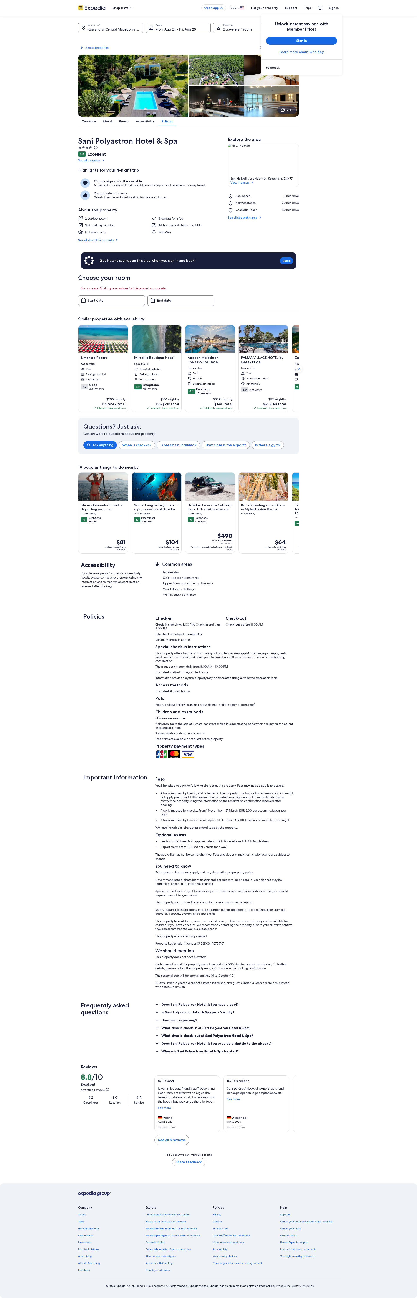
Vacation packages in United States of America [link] (173, 1235)
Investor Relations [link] (88, 1249)
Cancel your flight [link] (290, 1228)
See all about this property (96, 240)
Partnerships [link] (85, 1235)
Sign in (334, 8)
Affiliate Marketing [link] (89, 1263)
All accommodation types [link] (161, 1256)
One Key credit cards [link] (158, 1270)
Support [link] (285, 1214)
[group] (191, 445)
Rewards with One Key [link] (159, 1263)
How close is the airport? (225, 445)
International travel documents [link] (298, 1249)
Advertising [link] (85, 1256)
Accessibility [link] (220, 1249)
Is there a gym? (267, 445)
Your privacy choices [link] (225, 1256)
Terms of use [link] (220, 1228)
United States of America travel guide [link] (168, 1214)
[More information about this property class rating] (95, 147)
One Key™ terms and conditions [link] (231, 1235)
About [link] (82, 1214)
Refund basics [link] (288, 1235)
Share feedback (189, 1162)
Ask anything (103, 445)
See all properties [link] (97, 48)
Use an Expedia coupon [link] (294, 1242)
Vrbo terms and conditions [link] (228, 1242)
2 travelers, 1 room (237, 29)
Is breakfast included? (178, 445)
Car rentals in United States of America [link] (168, 1249)
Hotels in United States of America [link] (166, 1221)
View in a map (239, 182)
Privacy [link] (217, 1214)
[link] (301, 67)
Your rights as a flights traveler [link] (297, 1256)
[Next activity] (298, 513)
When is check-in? (136, 445)
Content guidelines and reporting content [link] (237, 1263)
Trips (307, 8)
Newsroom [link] (84, 1242)
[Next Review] (291, 1103)
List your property (264, 8)
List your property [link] (88, 1228)
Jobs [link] (81, 1221)
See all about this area (242, 218)
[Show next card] (298, 368)
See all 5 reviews (89, 160)
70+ (289, 110)
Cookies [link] (217, 1221)
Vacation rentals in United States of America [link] (171, 1228)
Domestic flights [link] (155, 1242)
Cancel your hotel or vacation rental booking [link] (306, 1221)
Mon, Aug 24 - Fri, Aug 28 (175, 29)
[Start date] (111, 300)
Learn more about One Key (301, 52)
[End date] (180, 300)
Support (291, 8)
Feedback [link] (84, 1270)
